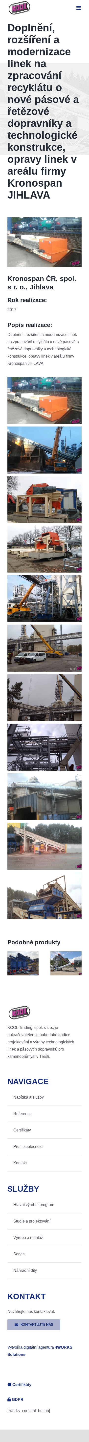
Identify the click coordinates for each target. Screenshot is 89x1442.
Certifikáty (21, 1385)
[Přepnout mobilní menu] (79, 7)
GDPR (17, 1399)
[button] (11, 963)
